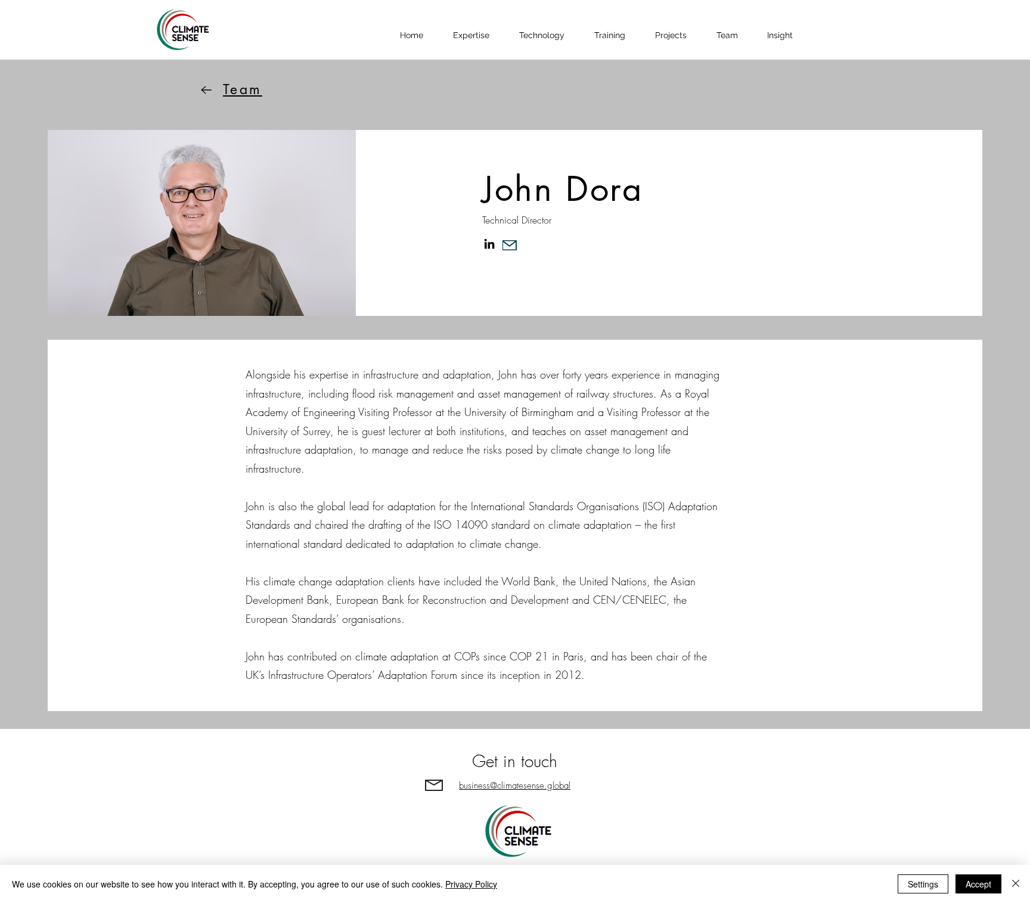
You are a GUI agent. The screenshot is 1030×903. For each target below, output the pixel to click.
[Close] (1016, 883)
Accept (978, 884)
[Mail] (509, 245)
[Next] (206, 89)
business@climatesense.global (514, 786)
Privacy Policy (471, 884)
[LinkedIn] (489, 244)
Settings (923, 884)
